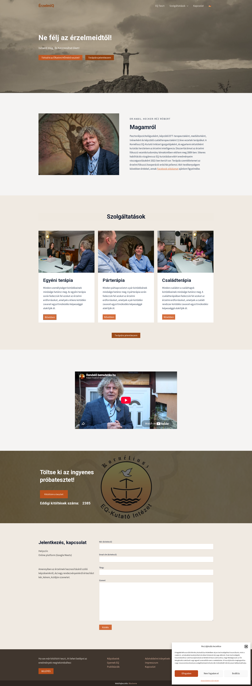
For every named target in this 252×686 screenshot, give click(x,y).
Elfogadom (186, 673)
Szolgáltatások (177, 5)
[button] (246, 646)
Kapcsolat (198, 5)
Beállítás (236, 673)
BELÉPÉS (46, 671)
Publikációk (113, 666)
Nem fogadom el (211, 673)
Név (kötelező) (105, 541)
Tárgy (101, 567)
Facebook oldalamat (167, 168)
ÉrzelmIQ (46, 5)
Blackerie (133, 683)
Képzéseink (113, 658)
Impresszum (151, 662)
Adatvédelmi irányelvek (210, 680)
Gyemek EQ (113, 662)
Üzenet (102, 580)
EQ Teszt (159, 5)
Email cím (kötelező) (108, 554)
